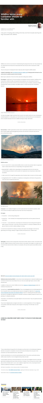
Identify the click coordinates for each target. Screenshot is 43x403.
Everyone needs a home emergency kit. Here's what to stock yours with (20, 276)
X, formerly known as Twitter (16, 372)
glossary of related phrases (29, 285)
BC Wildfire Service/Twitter (14, 370)
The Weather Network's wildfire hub (20, 72)
